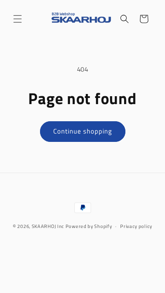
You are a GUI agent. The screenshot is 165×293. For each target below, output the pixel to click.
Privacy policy (136, 226)
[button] (17, 19)
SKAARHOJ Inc (48, 226)
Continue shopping (82, 131)
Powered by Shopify (89, 226)
